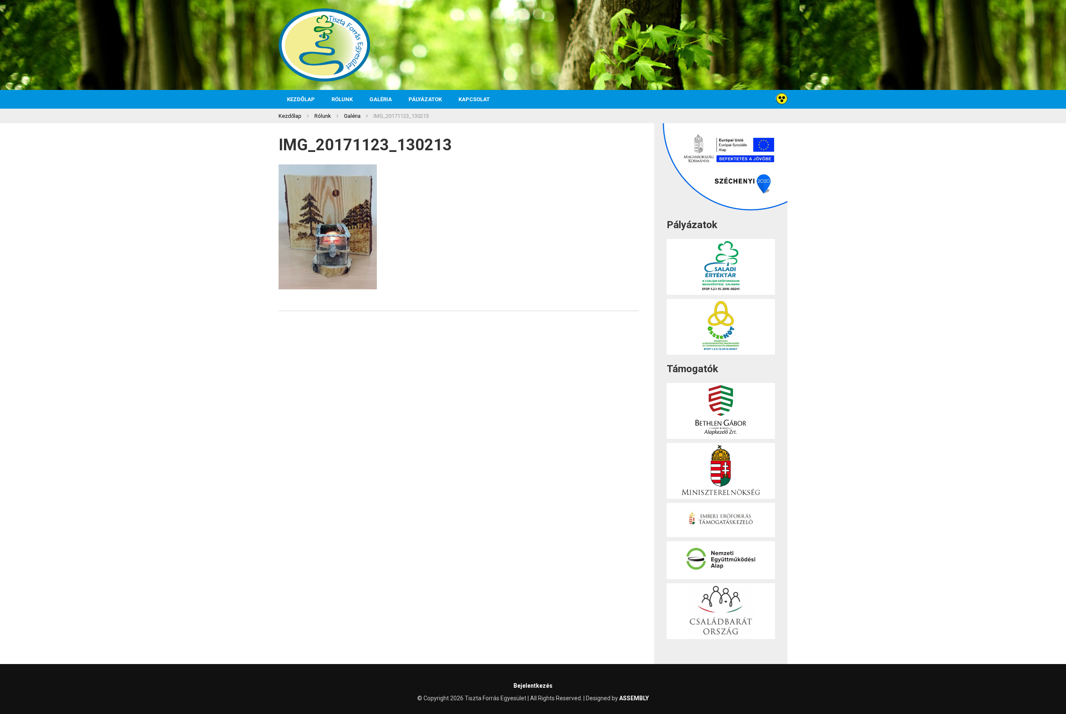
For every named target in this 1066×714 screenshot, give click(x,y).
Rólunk (342, 99)
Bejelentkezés (533, 685)
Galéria (380, 99)
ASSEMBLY (634, 698)
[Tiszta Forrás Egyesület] (324, 45)
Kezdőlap (301, 99)
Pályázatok (425, 99)
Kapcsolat (474, 99)
